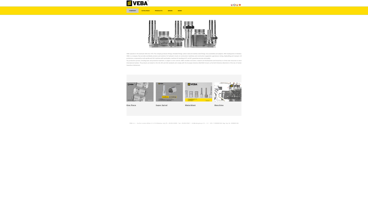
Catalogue (145, 11)
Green (170, 11)
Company (132, 11)
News (180, 11)
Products (158, 11)
